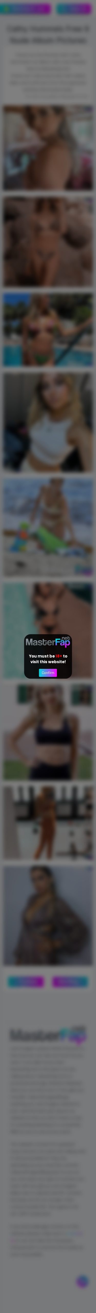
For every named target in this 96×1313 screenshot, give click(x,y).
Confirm (48, 673)
